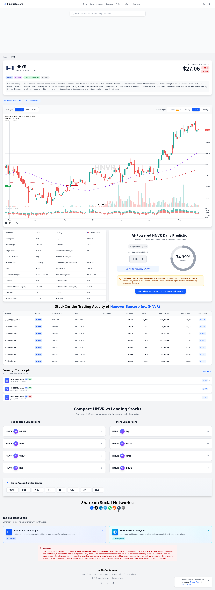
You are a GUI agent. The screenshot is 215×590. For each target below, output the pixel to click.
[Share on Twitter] (96, 508)
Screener (99, 4)
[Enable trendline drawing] (16, 223)
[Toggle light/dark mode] (204, 4)
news (155, 551)
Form (203, 320)
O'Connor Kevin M (12, 320)
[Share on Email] (123, 508)
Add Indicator (33, 100)
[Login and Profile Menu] (209, 4)
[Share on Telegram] (105, 508)
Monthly (205, 109)
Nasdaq (45, 77)
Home (85, 4)
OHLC (34, 109)
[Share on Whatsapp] (110, 508)
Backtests (109, 4)
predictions (51, 554)
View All (206, 371)
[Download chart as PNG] (13, 223)
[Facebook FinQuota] (101, 583)
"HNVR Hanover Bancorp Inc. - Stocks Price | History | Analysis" (99, 551)
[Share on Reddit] (114, 508)
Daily (196, 109)
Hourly (187, 109)
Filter (126, 4)
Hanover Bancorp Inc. (26, 70)
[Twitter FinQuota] (107, 583)
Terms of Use (131, 574)
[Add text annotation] (9, 223)
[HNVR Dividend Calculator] (42, 263)
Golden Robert (11, 326)
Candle (19, 109)
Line (27, 109)
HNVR (38, 320)
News (92, 4)
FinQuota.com (109, 570)
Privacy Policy (117, 574)
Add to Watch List (14, 100)
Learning (136, 4)
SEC (206, 380)
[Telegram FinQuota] (113, 583)
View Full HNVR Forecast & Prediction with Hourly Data (159, 291)
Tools (118, 4)
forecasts (148, 551)
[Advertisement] (107, 36)
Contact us (104, 574)
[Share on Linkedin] (101, 508)
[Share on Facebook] (92, 508)
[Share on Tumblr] (119, 508)
